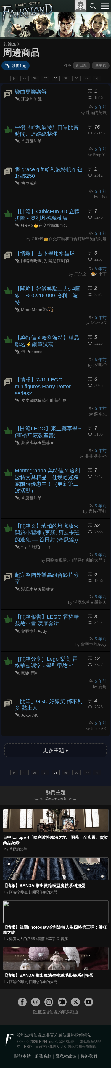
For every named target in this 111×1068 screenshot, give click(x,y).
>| (97, 78)
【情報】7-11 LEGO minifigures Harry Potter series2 (43, 386)
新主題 (100, 65)
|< (14, 78)
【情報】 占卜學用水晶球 (45, 253)
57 (45, 78)
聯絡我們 (89, 1056)
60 (76, 78)
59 (66, 78)
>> (87, 78)
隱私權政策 (66, 1056)
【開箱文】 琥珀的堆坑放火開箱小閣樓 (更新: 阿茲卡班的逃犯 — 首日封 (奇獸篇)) (47, 533)
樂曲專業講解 (31, 92)
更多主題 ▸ (55, 750)
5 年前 (101, 107)
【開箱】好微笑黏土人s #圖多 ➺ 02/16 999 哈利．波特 (48, 295)
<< (24, 78)
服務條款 (43, 1056)
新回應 (81, 65)
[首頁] (27, 19)
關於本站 (22, 1056)
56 (35, 78)
